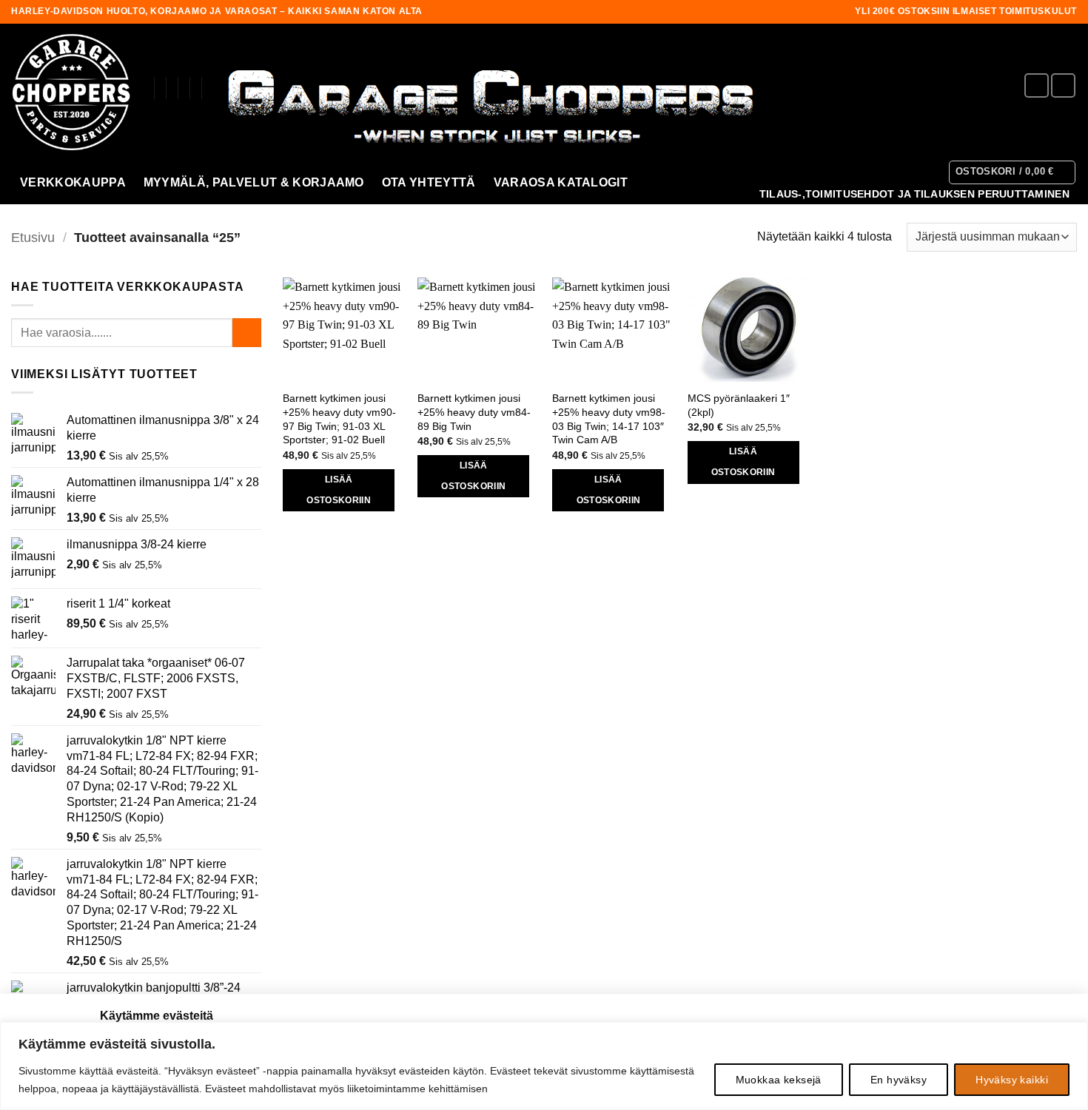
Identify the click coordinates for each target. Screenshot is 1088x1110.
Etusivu (33, 237)
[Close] (1072, 1034)
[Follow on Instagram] (1063, 85)
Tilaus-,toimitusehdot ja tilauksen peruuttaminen (914, 194)
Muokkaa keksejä (779, 1080)
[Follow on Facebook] (1036, 85)
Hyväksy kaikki (1011, 1080)
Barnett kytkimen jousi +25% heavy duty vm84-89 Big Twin (474, 411)
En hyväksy (898, 1080)
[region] (544, 1066)
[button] (1012, 172)
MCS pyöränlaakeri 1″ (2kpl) (739, 405)
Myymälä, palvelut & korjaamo (254, 182)
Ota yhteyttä (429, 182)
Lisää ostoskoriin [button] (338, 490)
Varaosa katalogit (561, 182)
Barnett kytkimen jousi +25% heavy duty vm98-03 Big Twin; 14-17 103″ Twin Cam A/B (608, 418)
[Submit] (246, 332)
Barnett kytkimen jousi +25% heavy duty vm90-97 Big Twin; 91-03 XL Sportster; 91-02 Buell (339, 418)
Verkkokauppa (73, 182)
